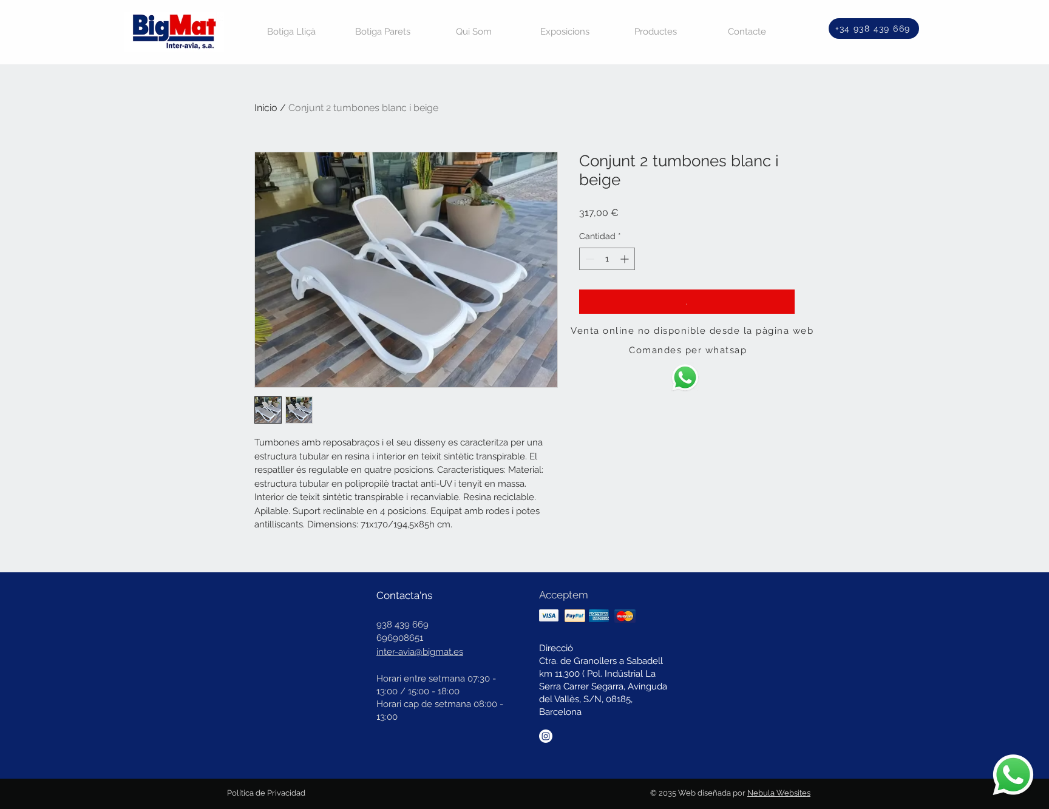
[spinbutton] (607, 258)
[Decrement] (588, 258)
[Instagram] (545, 736)
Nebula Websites (778, 792)
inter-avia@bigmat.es (419, 651)
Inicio (265, 107)
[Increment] (625, 258)
